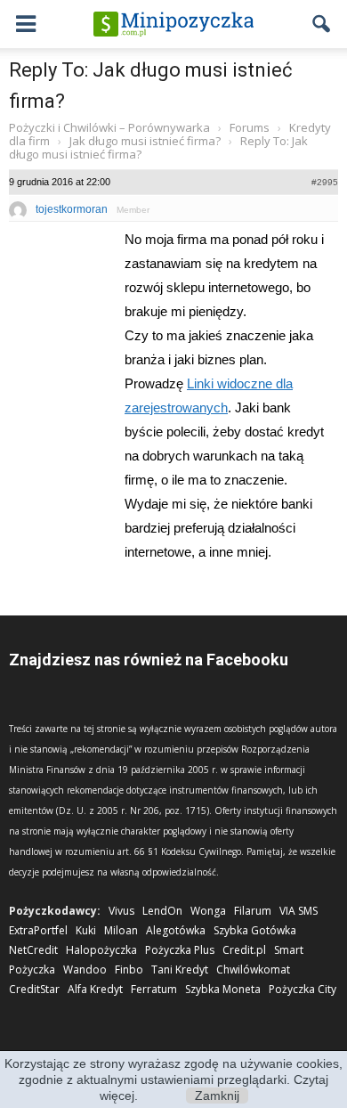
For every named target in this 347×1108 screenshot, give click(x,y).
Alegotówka (176, 930)
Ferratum (154, 989)
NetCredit (33, 949)
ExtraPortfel (38, 930)
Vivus (121, 910)
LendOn (162, 910)
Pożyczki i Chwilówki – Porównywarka (109, 127)
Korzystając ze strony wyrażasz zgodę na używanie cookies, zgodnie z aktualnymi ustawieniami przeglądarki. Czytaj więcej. (173, 1079)
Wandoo (85, 969)
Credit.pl (244, 949)
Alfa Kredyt (95, 989)
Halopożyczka (101, 949)
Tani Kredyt (179, 969)
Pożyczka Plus (179, 949)
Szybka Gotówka (255, 930)
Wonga (208, 910)
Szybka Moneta (223, 989)
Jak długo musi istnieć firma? (145, 141)
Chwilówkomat (253, 969)
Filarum (252, 910)
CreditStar (34, 989)
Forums (250, 127)
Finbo (129, 969)
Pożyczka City (302, 989)
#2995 (324, 182)
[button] (322, 24)
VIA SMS (298, 910)
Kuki (86, 930)
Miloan (121, 930)
